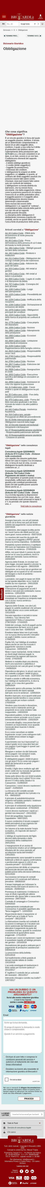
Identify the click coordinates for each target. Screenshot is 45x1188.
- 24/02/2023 (23, 800)
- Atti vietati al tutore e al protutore (21, 275)
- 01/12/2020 (23, 861)
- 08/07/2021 (18, 817)
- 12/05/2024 (23, 690)
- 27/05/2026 (23, 547)
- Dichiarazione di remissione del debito (23, 306)
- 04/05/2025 (21, 645)
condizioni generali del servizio (19, 1059)
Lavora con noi (22, 1166)
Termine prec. (12, 36)
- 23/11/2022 (21, 812)
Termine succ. (33, 36)
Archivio (23, 1163)
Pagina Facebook (21, 1170)
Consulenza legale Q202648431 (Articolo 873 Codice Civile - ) (22, 454)
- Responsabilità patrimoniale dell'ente (23, 431)
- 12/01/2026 (22, 589)
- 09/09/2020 (22, 879)
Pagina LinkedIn (32, 1170)
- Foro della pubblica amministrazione (21, 396)
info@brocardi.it (28, 1159)
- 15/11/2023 (23, 735)
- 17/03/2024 (23, 699)
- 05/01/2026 (23, 599)
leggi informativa (13, 1064)
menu (4, 17)
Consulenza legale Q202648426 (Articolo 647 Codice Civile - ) (21, 491)
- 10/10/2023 (22, 762)
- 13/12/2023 (22, 725)
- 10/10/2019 (23, 940)
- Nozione (20, 328)
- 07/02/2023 (23, 807)
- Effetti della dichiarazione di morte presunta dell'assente (20, 235)
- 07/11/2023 (22, 745)
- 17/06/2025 (22, 635)
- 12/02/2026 (23, 572)
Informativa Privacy (12, 1161)
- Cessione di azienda (23, 436)
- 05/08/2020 (21, 886)
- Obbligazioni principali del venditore (21, 311)
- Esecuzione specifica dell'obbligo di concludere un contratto (22, 377)
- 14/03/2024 (21, 708)
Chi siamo (35, 1161)
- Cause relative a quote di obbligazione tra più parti (22, 389)
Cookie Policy (26, 1161)
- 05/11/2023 (21, 753)
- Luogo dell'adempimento (19, 290)
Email (5, 1015)
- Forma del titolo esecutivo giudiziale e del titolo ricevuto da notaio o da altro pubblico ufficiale (22, 403)
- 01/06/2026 (22, 539)
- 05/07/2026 (23, 532)
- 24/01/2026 (22, 581)
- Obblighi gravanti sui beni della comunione (23, 249)
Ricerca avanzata (42, 24)
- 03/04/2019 (22, 947)
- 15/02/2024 (23, 717)
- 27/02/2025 (22, 655)
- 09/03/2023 (22, 793)
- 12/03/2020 (22, 909)
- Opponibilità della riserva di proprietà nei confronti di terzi (22, 317)
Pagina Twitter (27, 1170)
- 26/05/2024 (22, 682)
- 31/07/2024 (23, 673)
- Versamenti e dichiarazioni (22, 426)
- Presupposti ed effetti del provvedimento (23, 416)
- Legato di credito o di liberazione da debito (23, 280)
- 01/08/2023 (23, 779)
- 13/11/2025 (23, 609)
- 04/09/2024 (23, 664)
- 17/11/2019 (23, 928)
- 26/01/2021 (20, 839)
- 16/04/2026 (22, 555)
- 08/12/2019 (21, 916)
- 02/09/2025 (23, 627)
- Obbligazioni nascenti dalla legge (21, 421)
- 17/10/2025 (21, 618)
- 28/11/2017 (22, 974)
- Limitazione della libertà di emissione (21, 342)
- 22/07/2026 (23, 523)
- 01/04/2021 (22, 823)
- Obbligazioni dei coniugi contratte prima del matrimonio (22, 259)
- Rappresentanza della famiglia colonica (22, 347)
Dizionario (6, 30)
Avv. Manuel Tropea (30, 1150)
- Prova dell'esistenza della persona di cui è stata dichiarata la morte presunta (23, 243)
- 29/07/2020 (23, 895)
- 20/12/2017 (21, 967)
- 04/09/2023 (22, 771)
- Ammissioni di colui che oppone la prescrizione (22, 383)
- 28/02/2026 (23, 564)
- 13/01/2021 (23, 850)
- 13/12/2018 (20, 960)
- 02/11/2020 (23, 870)
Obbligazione (23, 30)
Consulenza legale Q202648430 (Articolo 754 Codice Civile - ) (20, 473)
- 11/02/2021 (21, 831)
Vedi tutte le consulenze (31, 506)
